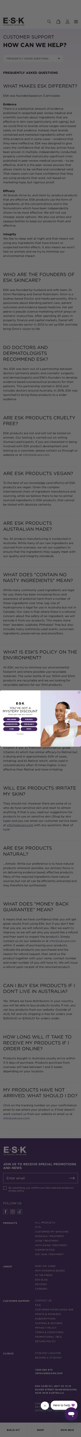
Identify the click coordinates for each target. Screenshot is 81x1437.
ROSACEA (29, 719)
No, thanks (20, 734)
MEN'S (29, 729)
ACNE (11, 729)
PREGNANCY (29, 724)
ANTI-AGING (11, 719)
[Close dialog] (79, 692)
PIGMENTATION (11, 724)
